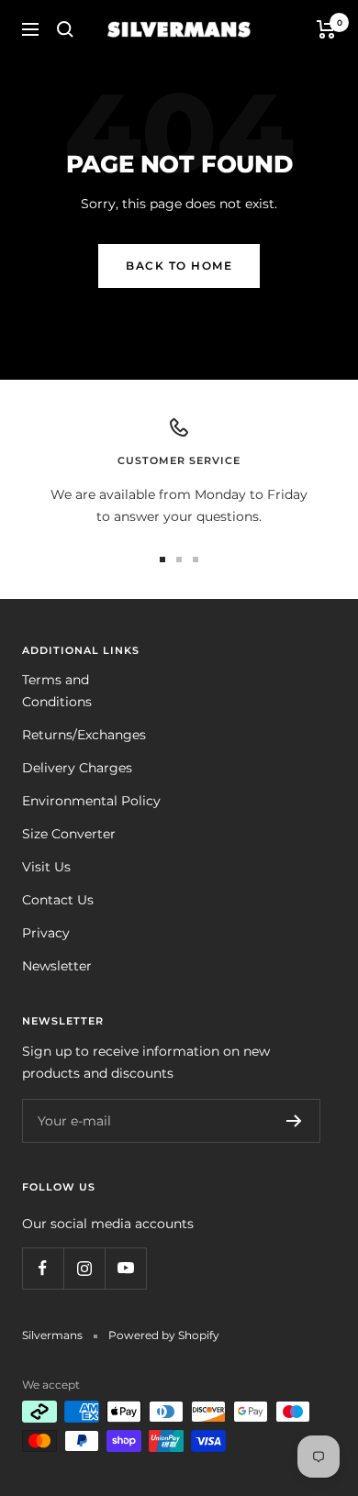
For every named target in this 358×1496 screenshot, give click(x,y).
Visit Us (46, 867)
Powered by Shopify (163, 1335)
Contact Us (58, 900)
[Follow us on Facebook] (42, 1268)
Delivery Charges (77, 767)
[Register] (294, 1120)
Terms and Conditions (57, 690)
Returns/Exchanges (84, 734)
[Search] (65, 29)
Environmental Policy (91, 800)
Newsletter (57, 966)
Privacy (46, 933)
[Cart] (326, 29)
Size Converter (69, 834)
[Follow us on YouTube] (125, 1268)
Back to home (179, 265)
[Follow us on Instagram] (84, 1268)
